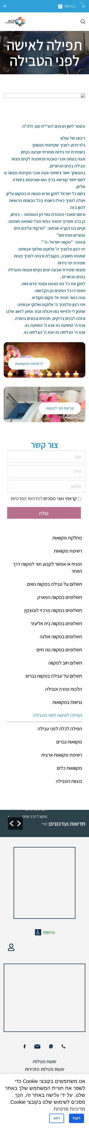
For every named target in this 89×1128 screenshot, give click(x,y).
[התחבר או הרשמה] (11, 947)
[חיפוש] (83, 22)
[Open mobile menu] (5, 6)
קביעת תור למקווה (60, 408)
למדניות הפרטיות (26, 498)
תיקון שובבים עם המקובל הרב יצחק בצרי (45, 816)
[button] (11, 823)
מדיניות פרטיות (69, 1109)
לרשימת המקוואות (29, 363)
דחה (56, 1118)
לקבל (76, 1118)
